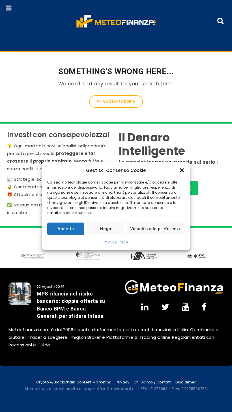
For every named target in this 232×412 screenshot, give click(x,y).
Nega (105, 228)
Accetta (65, 228)
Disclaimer (185, 382)
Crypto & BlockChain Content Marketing (74, 382)
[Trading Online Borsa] (174, 293)
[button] (182, 170)
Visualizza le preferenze (156, 228)
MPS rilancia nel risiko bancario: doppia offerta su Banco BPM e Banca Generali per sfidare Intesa (71, 305)
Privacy (123, 382)
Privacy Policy (116, 242)
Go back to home (118, 101)
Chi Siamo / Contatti (153, 382)
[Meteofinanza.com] (116, 21)
